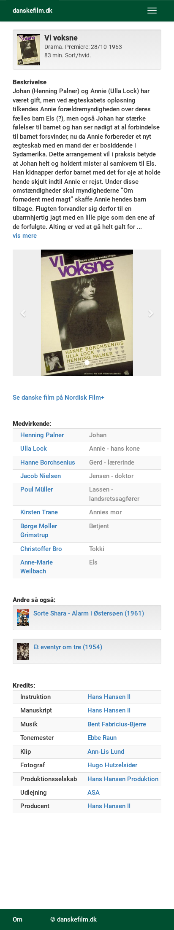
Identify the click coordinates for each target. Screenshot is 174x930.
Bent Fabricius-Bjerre (116, 724)
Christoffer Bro (41, 549)
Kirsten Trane (39, 512)
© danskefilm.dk (73, 919)
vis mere (25, 235)
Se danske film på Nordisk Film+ (58, 397)
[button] (24, 313)
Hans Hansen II (108, 697)
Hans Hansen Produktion (122, 779)
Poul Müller (36, 489)
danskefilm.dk (32, 10)
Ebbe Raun (102, 738)
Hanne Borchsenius (47, 462)
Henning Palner (42, 435)
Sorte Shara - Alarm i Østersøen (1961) (88, 613)
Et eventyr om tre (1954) (67, 647)
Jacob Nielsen (40, 476)
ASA (93, 792)
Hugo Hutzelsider (112, 765)
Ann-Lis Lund (105, 751)
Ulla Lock (33, 448)
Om (17, 919)
